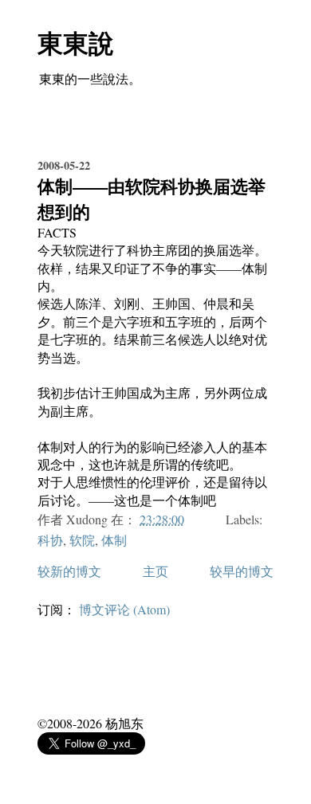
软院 (82, 539)
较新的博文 (69, 571)
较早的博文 (242, 571)
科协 (50, 539)
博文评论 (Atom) (124, 609)
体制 (114, 539)
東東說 (75, 42)
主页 (155, 571)
